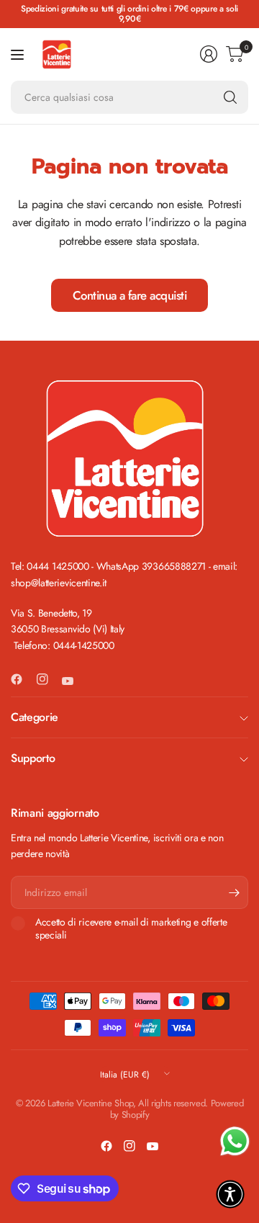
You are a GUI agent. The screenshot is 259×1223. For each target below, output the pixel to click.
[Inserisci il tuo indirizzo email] (233, 892)
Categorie (34, 717)
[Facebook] (22, 679)
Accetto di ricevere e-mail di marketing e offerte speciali (131, 928)
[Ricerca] (230, 97)
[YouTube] (73, 681)
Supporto (33, 758)
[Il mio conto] (209, 54)
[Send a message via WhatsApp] (235, 1141)
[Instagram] (48, 679)
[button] (230, 1194)
